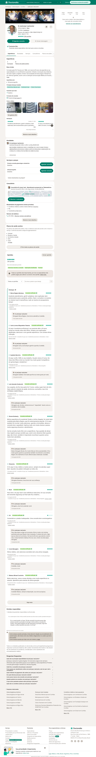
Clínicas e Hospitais (32, 733)
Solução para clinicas (55, 734)
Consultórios (36, 53)
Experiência (11, 53)
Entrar (67, 2)
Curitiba (37, 189)
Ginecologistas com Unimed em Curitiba (75, 694)
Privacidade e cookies (11, 731)
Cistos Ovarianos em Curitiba (43, 702)
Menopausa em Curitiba (42, 697)
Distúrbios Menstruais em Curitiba (45, 694)
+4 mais (10, 242)
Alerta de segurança (54, 742)
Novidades (20, 53)
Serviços (28, 53)
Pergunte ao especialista (34, 736)
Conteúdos (52, 738)
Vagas (13, 740)
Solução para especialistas (56, 733)
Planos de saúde (47, 53)
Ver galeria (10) (12, 115)
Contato (7, 738)
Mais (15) (9, 708)
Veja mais (33, 603)
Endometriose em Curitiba (42, 700)
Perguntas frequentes (33, 743)
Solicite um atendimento (73, 24)
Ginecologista (15, 6)
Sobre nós (8, 736)
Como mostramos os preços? (16, 178)
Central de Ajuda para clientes (57, 743)
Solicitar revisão (12, 308)
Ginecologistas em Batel (13, 702)
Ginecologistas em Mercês (14, 700)
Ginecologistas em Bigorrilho (15, 705)
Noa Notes (53, 736)
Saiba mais (26, 753)
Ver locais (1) (17, 98)
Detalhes (9, 165)
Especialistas (30, 731)
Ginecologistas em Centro (14, 697)
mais (8, 77)
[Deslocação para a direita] (53, 53)
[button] (30, 658)
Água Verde (31, 189)
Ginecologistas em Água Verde (15, 694)
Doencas (29, 742)
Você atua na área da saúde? (79, 2)
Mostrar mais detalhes (30, 135)
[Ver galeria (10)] (46, 26)
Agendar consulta (46, 164)
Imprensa (8, 743)
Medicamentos (31, 738)
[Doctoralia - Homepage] (14, 2)
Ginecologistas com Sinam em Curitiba (75, 710)
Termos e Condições (11, 742)
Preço (50, 731)
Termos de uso (53, 740)
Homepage (8, 6)
